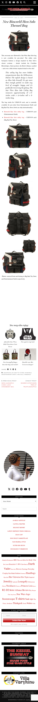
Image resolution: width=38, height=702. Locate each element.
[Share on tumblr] (16, 369)
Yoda (34, 603)
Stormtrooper (8, 598)
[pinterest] (21, 489)
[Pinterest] (10, 2)
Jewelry (7, 581)
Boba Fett (25, 560)
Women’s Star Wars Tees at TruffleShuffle (28, 384)
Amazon (4, 560)
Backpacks (7, 372)
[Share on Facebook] (8, 369)
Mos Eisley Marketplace (19, 538)
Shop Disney (13, 594)
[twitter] (9, 489)
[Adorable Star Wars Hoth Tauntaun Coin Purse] (10, 334)
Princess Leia (26, 585)
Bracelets (12, 564)
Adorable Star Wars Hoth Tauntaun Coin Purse (10, 344)
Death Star (13, 569)
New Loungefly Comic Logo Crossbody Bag (9, 384)
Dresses (19, 569)
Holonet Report (19, 527)
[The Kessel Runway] (19, 7)
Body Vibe (32, 560)
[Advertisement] (19, 301)
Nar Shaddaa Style (19, 542)
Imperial (31, 577)
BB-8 (16, 560)
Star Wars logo (23, 594)
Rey (30, 590)
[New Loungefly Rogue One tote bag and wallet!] (10, 354)
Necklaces (11, 585)
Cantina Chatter (19, 524)
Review (25, 589)
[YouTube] (14, 2)
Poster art (18, 586)
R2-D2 (5, 590)
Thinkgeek (17, 603)
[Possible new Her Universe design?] (27, 354)
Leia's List (19, 534)
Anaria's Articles (19, 520)
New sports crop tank (28, 342)
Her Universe (15, 576)
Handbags (27, 374)
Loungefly (23, 581)
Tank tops (29, 598)
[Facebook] (18, 2)
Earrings (25, 569)
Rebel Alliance (16, 590)
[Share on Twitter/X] (10, 369)
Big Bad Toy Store (18, 372)
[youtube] (25, 489)
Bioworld (28, 372)
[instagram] (13, 489)
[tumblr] (21, 2)
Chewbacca (24, 564)
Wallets (29, 603)
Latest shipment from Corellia (19, 531)
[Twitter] (3, 2)
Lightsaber (15, 582)
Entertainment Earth (9, 374)
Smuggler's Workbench (19, 549)
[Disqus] (19, 418)
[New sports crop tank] (27, 334)
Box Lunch (6, 564)
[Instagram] (6, 2)
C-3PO (18, 564)
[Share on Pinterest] (13, 369)
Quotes (34, 586)
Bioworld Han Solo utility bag (14, 112)
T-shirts (20, 599)
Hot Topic (25, 577)
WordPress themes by (19, 699)
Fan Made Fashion (14, 573)
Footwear (23, 573)
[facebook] (17, 489)
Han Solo (20, 374)
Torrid (24, 603)
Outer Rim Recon (19, 545)
